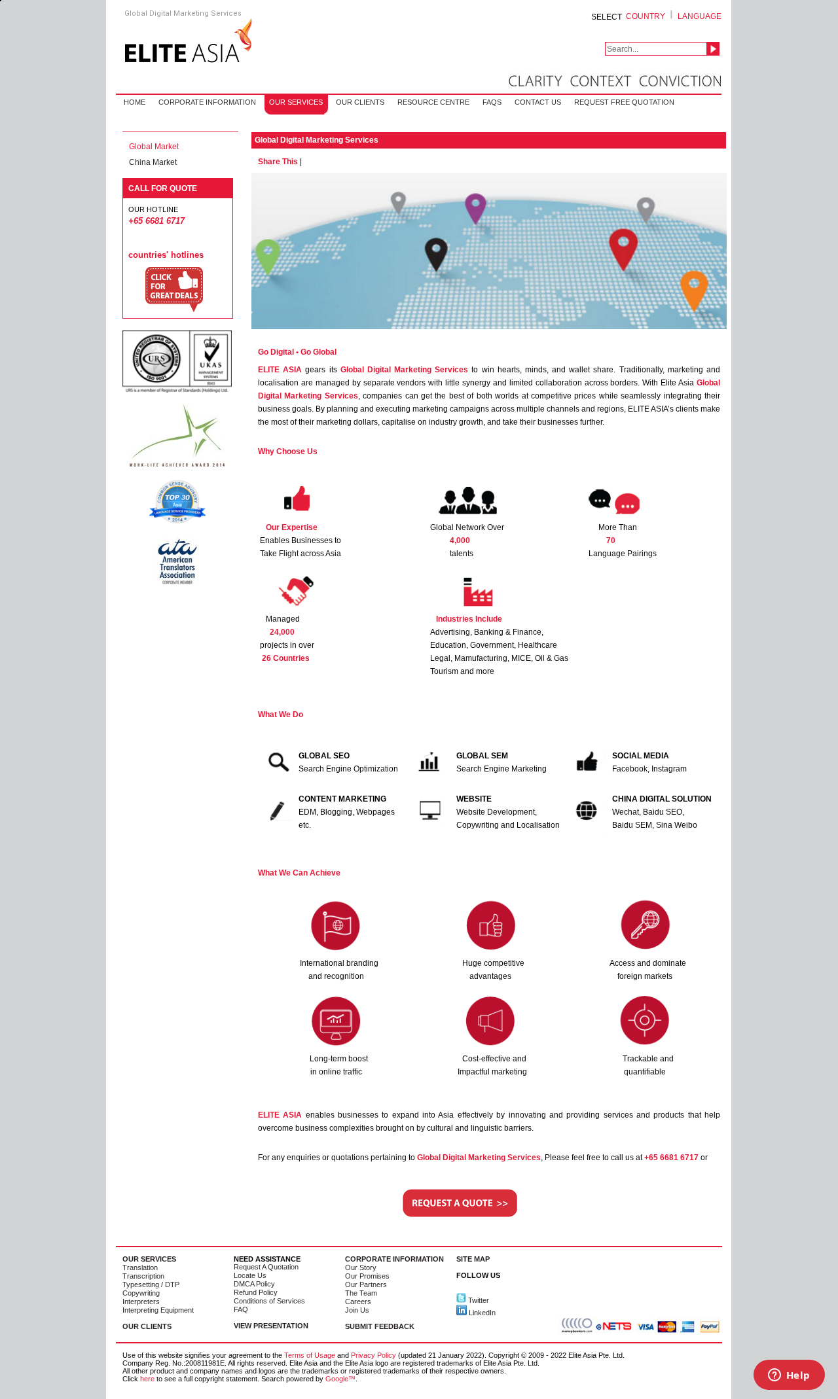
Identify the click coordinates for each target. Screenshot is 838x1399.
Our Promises (367, 1276)
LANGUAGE (699, 16)
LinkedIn (481, 1313)
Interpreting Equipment (158, 1310)
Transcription (143, 1276)
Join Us (357, 1310)
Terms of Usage (309, 1355)
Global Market (154, 146)
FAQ (241, 1309)
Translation (140, 1267)
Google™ (340, 1379)
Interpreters (141, 1301)
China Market (153, 162)
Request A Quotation (266, 1267)
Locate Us (250, 1275)
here (147, 1379)
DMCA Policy (254, 1284)
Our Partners (366, 1284)
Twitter (477, 1300)
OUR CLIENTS (147, 1326)
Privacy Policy (373, 1355)
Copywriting (141, 1293)
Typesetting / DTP (150, 1284)
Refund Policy (256, 1292)
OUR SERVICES (149, 1259)
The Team (361, 1293)
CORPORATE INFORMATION (394, 1259)
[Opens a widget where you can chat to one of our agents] (789, 1376)
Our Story (360, 1267)
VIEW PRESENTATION (271, 1326)
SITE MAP (473, 1259)
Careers (358, 1301)
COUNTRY (645, 16)
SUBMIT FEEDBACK (379, 1326)
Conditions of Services (269, 1301)
